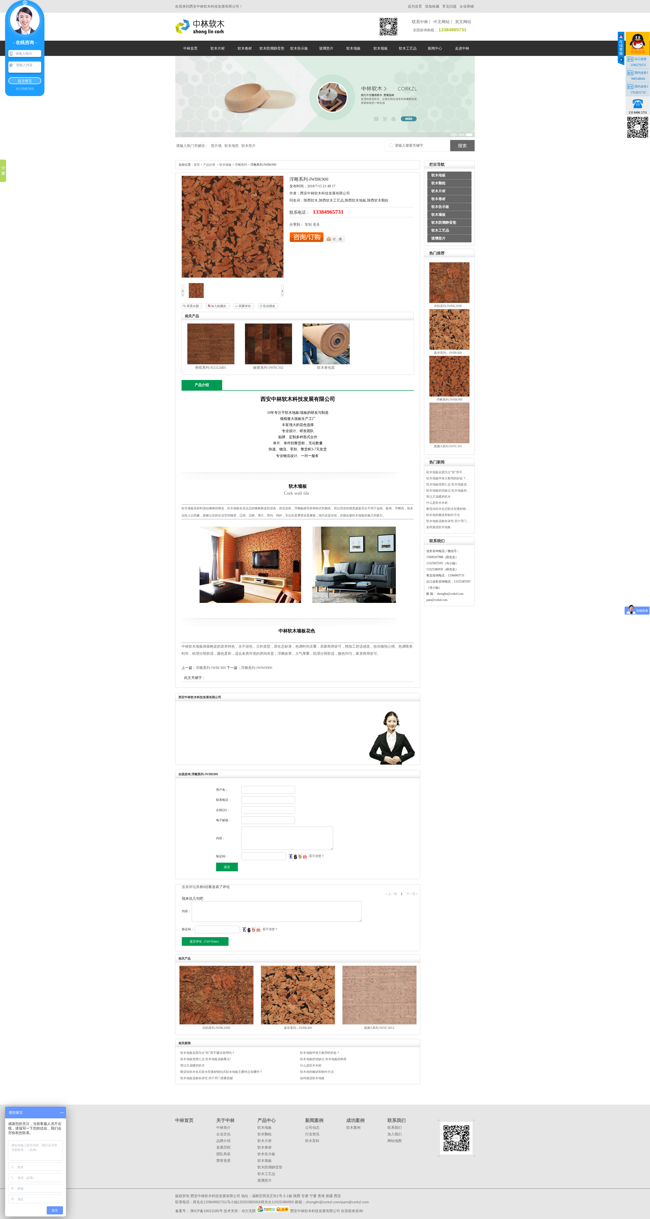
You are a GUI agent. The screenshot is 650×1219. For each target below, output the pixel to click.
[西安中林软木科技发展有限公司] (199, 32)
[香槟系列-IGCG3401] (211, 363)
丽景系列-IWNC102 (268, 368)
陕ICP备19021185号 (206, 1211)
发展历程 (223, 1147)
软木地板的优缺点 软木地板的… (448, 490)
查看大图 (193, 306)
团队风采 (223, 1154)
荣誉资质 (223, 1161)
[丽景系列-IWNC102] (268, 363)
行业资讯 (312, 1134)
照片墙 (216, 146)
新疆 (329, 1196)
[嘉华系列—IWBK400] (449, 349)
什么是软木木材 (437, 503)
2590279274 (638, 65)
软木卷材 (438, 199)
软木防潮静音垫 (443, 222)
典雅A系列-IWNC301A (379, 1028)
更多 (316, 224)
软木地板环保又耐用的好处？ (320, 1053)
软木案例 (353, 1127)
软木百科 (312, 1141)
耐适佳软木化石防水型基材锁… (447, 509)
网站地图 (394, 1141)
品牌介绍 (223, 1141)
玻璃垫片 (438, 238)
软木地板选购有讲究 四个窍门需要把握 (206, 1078)
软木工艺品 (440, 230)
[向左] (183, 295)
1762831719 (638, 92)
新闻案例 (314, 1120)
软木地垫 (231, 146)
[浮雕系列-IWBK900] (449, 395)
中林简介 (223, 1127)
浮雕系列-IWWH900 (256, 668)
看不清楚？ (316, 856)
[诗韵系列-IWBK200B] (449, 302)
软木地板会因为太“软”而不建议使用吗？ (207, 1053)
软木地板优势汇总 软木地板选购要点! (205, 1059)
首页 (197, 164)
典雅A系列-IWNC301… (449, 446)
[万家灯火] (273, 1211)
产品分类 (209, 164)
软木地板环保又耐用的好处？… (447, 478)
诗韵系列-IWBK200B (216, 1028)
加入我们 (394, 1134)
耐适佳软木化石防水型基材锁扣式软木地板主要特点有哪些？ (221, 1072)
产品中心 (266, 1120)
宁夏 (313, 1196)
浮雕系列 (241, 164)
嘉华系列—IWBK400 (298, 1028)
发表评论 (189, 887)
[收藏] (335, 241)
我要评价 (245, 306)
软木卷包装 (326, 368)
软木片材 (438, 191)
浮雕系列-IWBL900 (211, 668)
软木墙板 (438, 215)
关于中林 (225, 1120)
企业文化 (223, 1134)
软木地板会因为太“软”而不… (445, 472)
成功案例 (355, 1120)
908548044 (638, 79)
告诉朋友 (269, 306)
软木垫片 (248, 146)
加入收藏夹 (218, 306)
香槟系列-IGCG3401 (210, 368)
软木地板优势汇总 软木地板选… (448, 484)
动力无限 (248, 1211)
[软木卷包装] (326, 363)
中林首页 (184, 1120)
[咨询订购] (306, 241)
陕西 (296, 1196)
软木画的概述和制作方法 (443, 515)
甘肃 (304, 1196)
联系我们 (396, 1120)
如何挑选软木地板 (438, 527)
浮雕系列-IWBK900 (449, 399)
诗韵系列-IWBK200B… (449, 306)
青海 (321, 1196)
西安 (337, 1196)
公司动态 (312, 1127)
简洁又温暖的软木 (438, 496)
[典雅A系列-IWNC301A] (449, 442)
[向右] (282, 295)
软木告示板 (440, 207)
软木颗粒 (438, 183)
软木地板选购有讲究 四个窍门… (448, 521)
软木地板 (438, 175)
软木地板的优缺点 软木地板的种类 (323, 1059)
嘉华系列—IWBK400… (449, 353)
